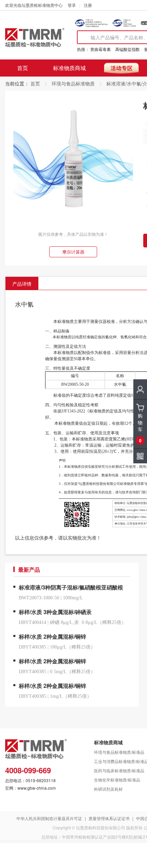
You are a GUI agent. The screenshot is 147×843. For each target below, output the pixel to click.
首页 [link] (35, 83)
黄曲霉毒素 (100, 49)
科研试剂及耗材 (108, 789)
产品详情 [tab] (21, 283)
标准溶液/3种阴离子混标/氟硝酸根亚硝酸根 (71, 587)
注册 (88, 5)
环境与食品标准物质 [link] (73, 83)
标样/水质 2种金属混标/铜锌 (52, 636)
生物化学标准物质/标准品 (117, 780)
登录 (72, 5)
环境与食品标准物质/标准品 (119, 752)
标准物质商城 (69, 68)
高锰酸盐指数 (127, 49)
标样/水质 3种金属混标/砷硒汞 (55, 612)
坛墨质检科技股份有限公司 (100, 827)
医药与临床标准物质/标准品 (119, 770)
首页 (22, 68)
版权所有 (134, 827)
